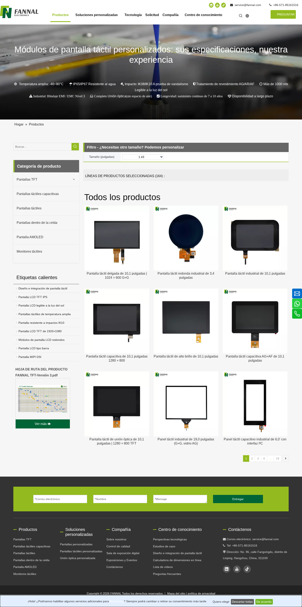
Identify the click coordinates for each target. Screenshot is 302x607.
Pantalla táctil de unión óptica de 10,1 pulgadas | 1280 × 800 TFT (116, 441)
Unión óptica (117, 96)
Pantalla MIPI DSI (29, 357)
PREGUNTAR (286, 14)
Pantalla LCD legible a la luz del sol (41, 305)
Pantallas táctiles (29, 208)
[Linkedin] (211, 5)
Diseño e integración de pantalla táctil (42, 288)
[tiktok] (223, 5)
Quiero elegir (221, 601)
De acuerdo (264, 601)
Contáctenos (114, 567)
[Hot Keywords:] (240, 16)
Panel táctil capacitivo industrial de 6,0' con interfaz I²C (255, 441)
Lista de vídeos (163, 567)
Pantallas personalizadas (76, 544)
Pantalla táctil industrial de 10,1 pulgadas (255, 273)
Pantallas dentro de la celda (37, 222)
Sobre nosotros (116, 539)
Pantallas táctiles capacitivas (38, 194)
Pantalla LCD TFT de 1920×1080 (40, 331)
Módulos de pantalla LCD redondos (41, 339)
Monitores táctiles (29, 251)
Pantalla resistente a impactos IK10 (41, 322)
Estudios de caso (164, 546)
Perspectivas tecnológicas (170, 539)
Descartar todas (242, 601)
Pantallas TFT (27, 179)
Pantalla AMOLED (30, 237)
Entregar (238, 499)
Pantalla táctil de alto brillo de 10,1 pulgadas (186, 356)
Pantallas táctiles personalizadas (81, 551)
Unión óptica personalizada (77, 558)
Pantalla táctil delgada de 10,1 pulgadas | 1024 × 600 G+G (117, 275)
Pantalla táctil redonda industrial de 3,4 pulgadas (186, 275)
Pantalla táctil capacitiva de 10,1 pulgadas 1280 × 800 (117, 358)
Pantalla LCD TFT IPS (32, 297)
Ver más (41, 424)
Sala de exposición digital (122, 553)
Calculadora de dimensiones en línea (177, 560)
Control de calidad (118, 546)
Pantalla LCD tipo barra (33, 348)
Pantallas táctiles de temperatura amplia (44, 314)
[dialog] (151, 601)
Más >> (283, 57)
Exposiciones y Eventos (121, 560)
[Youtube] (217, 5)
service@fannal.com (248, 5)
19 (277, 458)
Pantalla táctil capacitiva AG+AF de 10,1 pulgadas (255, 358)
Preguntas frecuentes (167, 574)
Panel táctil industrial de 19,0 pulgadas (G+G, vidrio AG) (186, 441)
